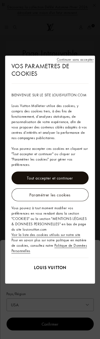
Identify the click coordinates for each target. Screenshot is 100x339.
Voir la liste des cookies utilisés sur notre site (46, 234)
